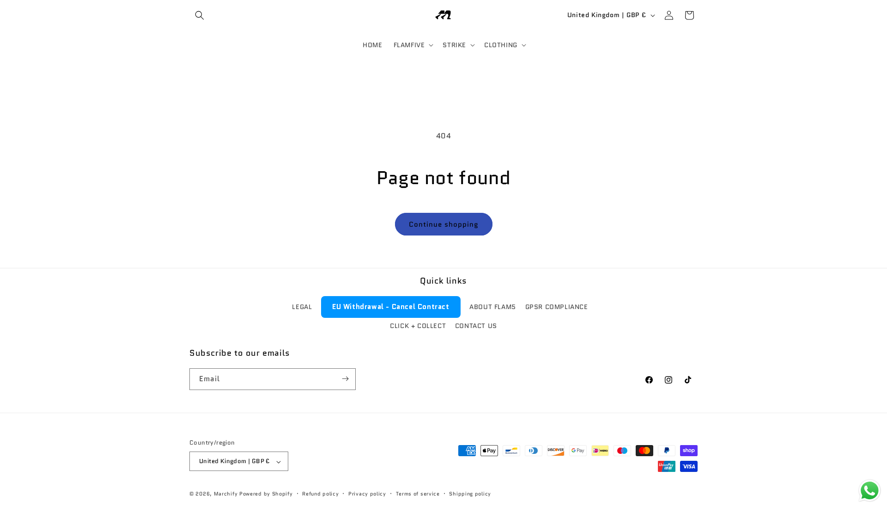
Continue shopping (444, 224)
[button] (199, 15)
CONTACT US (476, 325)
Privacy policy (367, 494)
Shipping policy (470, 494)
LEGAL (302, 306)
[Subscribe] (345, 379)
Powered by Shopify (266, 494)
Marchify (226, 494)
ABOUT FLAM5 (492, 306)
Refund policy (320, 494)
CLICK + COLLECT (418, 325)
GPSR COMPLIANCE (556, 306)
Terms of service (418, 494)
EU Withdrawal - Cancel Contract (391, 307)
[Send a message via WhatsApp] (869, 490)
